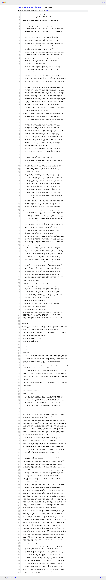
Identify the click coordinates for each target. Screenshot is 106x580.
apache (20, 7)
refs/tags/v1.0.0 (39, 7)
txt (100, 577)
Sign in (103, 2)
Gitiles (8, 577)
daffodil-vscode (28, 7)
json (103, 577)
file (47, 10)
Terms (16, 577)
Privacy (12, 577)
